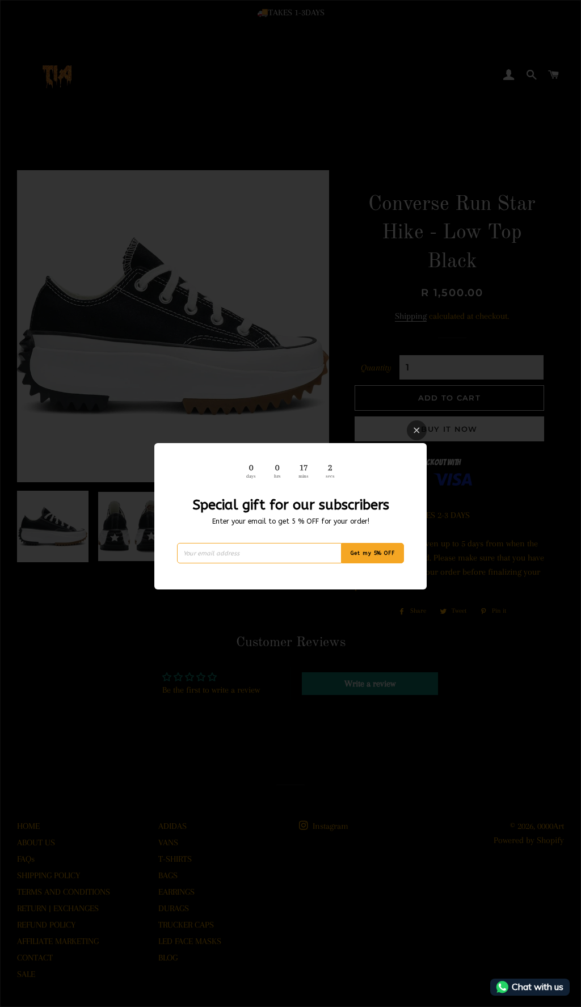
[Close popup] (417, 430)
